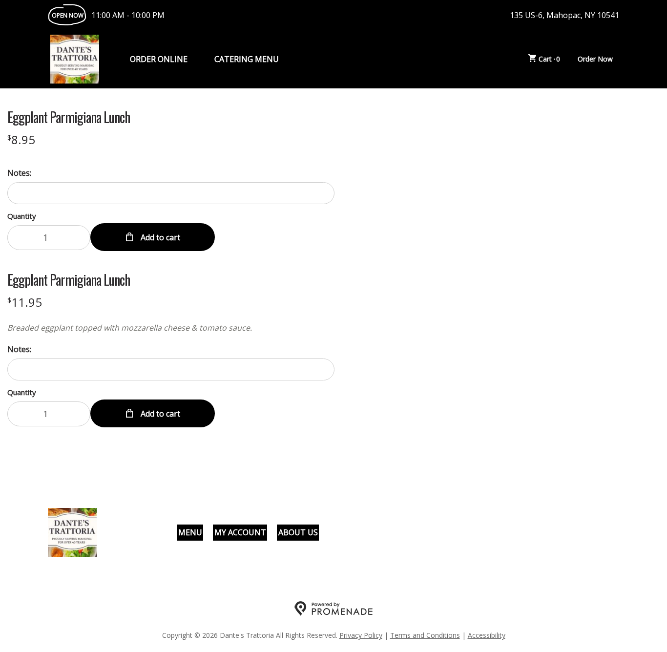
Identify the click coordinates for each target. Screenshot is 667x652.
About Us (298, 532)
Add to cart (159, 237)
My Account (240, 532)
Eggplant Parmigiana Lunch (68, 117)
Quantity (21, 216)
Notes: (19, 173)
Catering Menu (246, 59)
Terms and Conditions (425, 635)
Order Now (595, 58)
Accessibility (486, 635)
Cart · (550, 58)
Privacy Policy (360, 635)
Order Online (159, 59)
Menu (190, 532)
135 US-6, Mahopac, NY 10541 (564, 15)
